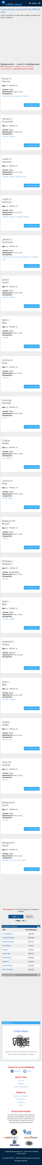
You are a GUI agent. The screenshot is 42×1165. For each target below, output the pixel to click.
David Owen (5, 281)
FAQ (21, 1105)
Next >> (16, 916)
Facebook (17, 1071)
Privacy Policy (21, 1099)
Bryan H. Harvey (7, 80)
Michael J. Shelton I (7, 563)
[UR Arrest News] (14, 1142)
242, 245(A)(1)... (7, 458)
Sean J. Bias (6, 321)
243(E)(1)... (5, 538)
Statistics (21, 1084)
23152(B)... (5, 337)
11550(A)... (5, 579)
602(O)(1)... (6, 378)
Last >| (29, 916)
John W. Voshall (6, 764)
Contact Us (21, 1102)
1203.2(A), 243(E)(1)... (9, 136)
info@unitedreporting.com (14, 1151)
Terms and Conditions (31, 1151)
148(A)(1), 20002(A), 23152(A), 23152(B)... (16, 217)
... (2, 659)
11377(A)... (5, 820)
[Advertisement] (21, 41)
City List (21, 1081)
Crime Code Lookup (21, 1087)
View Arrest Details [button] (31, 105)
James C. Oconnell (7, 120)
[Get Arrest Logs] (11, 1137)
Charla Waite (6, 442)
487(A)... (5, 780)
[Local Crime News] (27, 1132)
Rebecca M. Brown (9, 522)
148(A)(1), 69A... (7, 739)
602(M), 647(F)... (7, 498)
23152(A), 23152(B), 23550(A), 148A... (14, 176)
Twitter (29, 1071)
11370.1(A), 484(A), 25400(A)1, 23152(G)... (16, 96)
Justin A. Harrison (7, 160)
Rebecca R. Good (8, 804)
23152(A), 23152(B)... (9, 297)
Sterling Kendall (6, 402)
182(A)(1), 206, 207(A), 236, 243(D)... (14, 860)
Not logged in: (8, 909)
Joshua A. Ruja (7, 361)
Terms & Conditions (21, 1096)
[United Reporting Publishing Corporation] (14, 1132)
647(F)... (5, 418)
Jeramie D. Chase (8, 643)
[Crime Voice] (29, 1142)
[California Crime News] (30, 1137)
